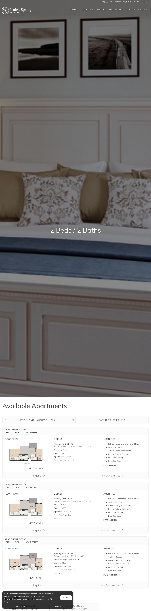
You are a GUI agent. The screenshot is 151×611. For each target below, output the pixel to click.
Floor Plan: (58, 460)
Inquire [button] (37, 475)
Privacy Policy (55, 606)
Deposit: (57, 453)
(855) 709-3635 (106, 2)
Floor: (56, 463)
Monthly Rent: (60, 444)
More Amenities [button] (110, 465)
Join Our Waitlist (141, 2)
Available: (58, 450)
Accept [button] (66, 598)
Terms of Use (20, 606)
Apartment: (59, 457)
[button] (72, 420)
